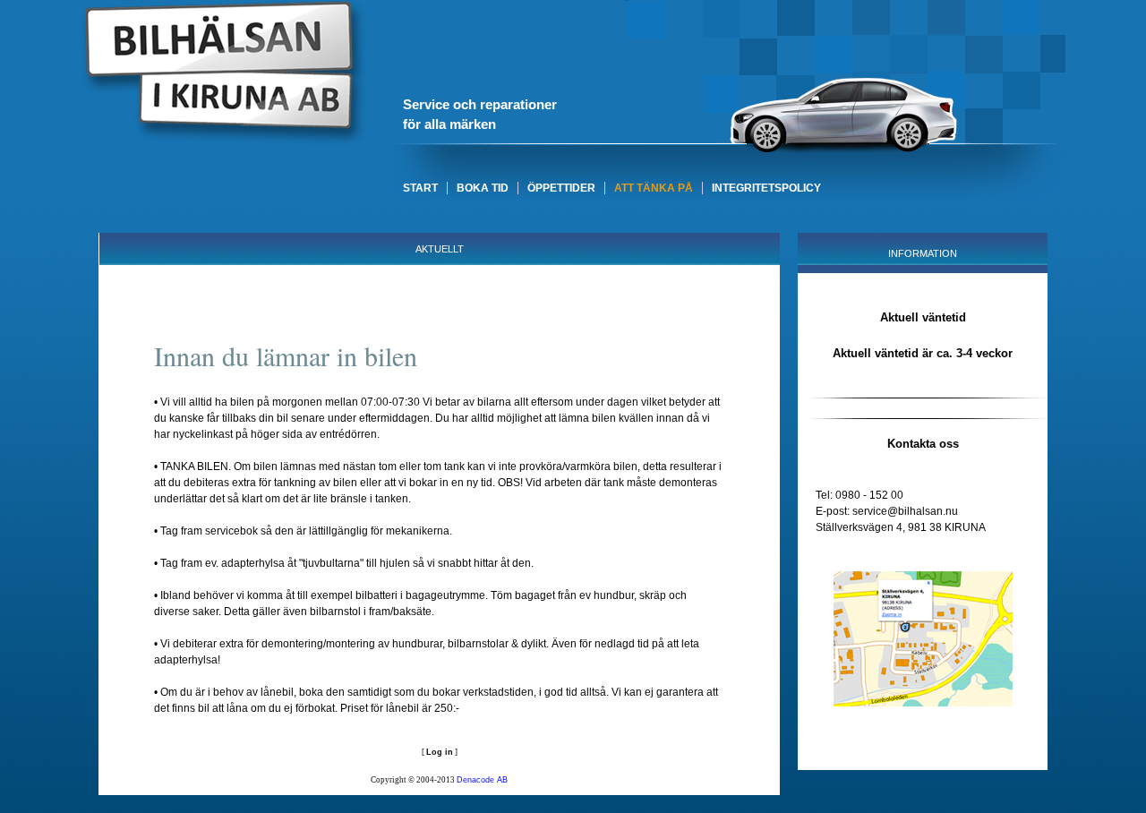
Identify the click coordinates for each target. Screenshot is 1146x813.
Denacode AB (482, 779)
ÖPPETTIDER (561, 188)
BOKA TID (483, 188)
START (420, 188)
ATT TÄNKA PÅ (653, 188)
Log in (439, 752)
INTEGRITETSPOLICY (766, 188)
